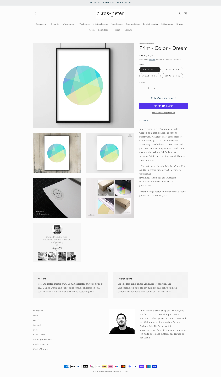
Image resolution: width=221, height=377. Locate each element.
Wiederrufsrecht (40, 344)
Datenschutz (39, 334)
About (35, 315)
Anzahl (142, 82)
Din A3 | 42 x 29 (172, 69)
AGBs (35, 330)
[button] (36, 14)
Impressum (38, 310)
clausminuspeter (105, 372)
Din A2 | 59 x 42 (150, 76)
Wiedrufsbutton (40, 349)
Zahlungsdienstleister (43, 339)
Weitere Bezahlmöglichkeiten (163, 112)
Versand (152, 59)
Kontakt (36, 320)
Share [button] (145, 120)
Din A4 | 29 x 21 (150, 69)
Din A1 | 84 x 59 (172, 76)
